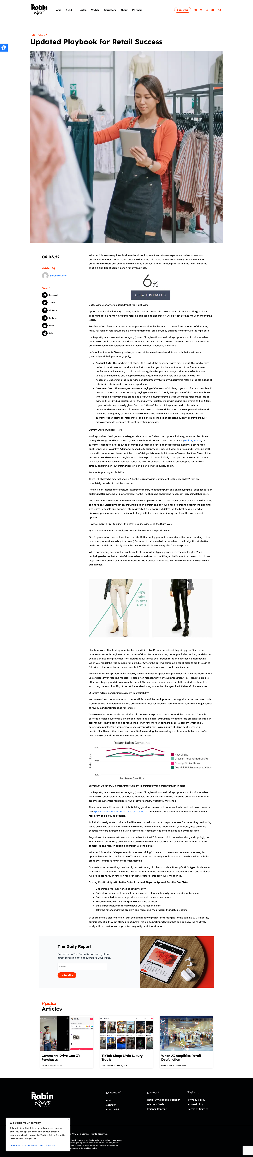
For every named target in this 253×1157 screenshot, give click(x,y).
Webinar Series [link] (156, 1104)
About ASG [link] (112, 1109)
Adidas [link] (197, 440)
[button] (73, 10)
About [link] (109, 1100)
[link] (4, 48)
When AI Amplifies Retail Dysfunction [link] (181, 1058)
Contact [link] (111, 1104)
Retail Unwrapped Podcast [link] (163, 1099)
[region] (38, 1134)
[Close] (68, 1119)
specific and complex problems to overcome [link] (119, 811)
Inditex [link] (188, 440)
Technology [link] (38, 34)
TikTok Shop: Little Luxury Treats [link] (122, 1058)
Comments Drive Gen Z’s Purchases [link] (61, 1058)
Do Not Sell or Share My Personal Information (33, 1145)
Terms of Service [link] (198, 1108)
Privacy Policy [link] (196, 1099)
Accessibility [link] (195, 1104)
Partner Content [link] (157, 1108)
